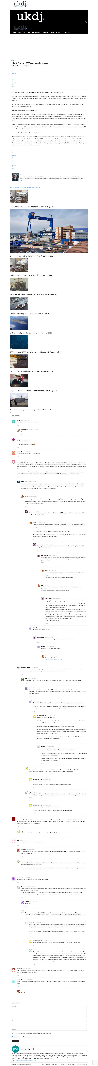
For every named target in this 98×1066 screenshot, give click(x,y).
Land (19, 32)
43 (32, 66)
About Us (66, 32)
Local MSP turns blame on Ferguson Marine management (32, 206)
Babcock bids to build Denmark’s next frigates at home (31, 371)
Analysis (45, 32)
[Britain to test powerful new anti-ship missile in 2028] (49, 323)
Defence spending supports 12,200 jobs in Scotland (30, 313)
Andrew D (19, 451)
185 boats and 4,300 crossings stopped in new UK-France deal (34, 352)
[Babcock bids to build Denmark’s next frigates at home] (49, 361)
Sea (29, 32)
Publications (68, 1064)
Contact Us (84, 1064)
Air (24, 32)
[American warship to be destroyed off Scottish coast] (49, 400)
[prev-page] (10, 413)
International (36, 32)
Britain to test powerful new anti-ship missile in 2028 (31, 333)
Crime (52, 32)
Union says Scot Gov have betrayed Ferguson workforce (32, 275)
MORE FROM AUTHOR (32, 187)
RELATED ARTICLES (17, 187)
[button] (86, 22)
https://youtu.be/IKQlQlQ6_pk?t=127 (53, 659)
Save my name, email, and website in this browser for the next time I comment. (32, 1033)
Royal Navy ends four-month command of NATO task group (33, 390)
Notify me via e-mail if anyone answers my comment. (25, 1037)
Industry (73, 1064)
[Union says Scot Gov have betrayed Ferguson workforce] (49, 265)
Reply (18, 425)
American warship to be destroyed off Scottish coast (30, 410)
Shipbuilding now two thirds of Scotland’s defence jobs (31, 256)
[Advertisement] (49, 45)
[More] (49, 89)
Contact (59, 32)
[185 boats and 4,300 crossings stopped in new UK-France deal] (49, 342)
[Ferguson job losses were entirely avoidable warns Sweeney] (49, 284)
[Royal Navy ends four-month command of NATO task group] (49, 380)
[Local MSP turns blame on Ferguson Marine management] (49, 196)
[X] (21, 182)
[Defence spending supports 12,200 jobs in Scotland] (49, 303)
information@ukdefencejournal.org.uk (26, 1060)
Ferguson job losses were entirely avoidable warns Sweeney (33, 294)
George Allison (17, 66)
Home (14, 32)
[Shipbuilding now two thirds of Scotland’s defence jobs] (49, 231)
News (43, 1064)
